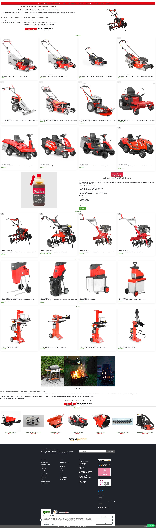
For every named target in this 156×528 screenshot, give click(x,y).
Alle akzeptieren (104, 516)
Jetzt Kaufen (82, 208)
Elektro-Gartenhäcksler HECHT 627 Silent (9, 298)
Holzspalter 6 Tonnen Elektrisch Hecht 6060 (10, 346)
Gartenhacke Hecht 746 (83, 250)
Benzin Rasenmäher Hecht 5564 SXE (47, 119)
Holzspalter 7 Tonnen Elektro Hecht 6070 (48, 346)
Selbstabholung (44, 470)
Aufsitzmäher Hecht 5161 (6, 164)
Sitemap (61, 473)
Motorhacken (78, 211)
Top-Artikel (78, 408)
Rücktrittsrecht (63, 464)
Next (153, 423)
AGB (61, 468)
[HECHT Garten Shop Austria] (38, 3)
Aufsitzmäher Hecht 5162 (45, 164)
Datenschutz (51, 524)
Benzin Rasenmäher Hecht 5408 (7, 75)
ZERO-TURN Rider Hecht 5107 (124, 119)
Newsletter (43, 486)
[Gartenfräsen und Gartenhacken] (117, 20)
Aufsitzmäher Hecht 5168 (84, 164)
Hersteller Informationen (65, 462)
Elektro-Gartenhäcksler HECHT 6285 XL (126, 298)
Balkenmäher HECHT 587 (6, 119)
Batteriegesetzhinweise (64, 477)
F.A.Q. (42, 466)
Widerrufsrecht (63, 479)
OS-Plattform (43, 468)
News (42, 479)
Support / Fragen (44, 473)
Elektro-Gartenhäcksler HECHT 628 (47, 298)
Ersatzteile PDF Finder (45, 464)
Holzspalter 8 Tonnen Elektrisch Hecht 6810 (88, 346)
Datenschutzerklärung (62, 451)
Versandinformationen (45, 483)
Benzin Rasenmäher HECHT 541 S (47, 75)
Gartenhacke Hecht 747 (122, 250)
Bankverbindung (44, 462)
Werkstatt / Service (45, 475)
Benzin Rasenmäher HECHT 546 (124, 75)
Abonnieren (110, 451)
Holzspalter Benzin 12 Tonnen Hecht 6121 (126, 346)
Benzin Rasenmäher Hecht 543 (85, 75)
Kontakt (61, 470)
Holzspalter (78, 306)
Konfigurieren (104, 520)
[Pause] (77, 359)
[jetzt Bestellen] (39, 190)
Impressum (45, 524)
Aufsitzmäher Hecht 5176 (123, 164)
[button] (19, 58)
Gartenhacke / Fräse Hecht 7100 (7, 250)
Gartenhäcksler (78, 259)
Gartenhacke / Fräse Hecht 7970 (46, 250)
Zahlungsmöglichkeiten (45, 481)
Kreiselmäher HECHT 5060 (84, 119)
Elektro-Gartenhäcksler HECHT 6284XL (86, 298)
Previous (3, 423)
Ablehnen (104, 523)
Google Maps (43, 477)
